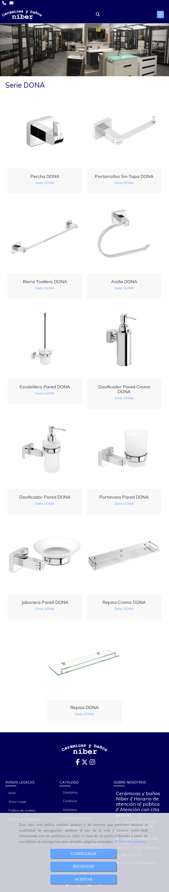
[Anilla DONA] (124, 236)
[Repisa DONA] (84, 662)
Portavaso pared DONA (124, 497)
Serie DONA (45, 183)
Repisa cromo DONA (124, 602)
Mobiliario (70, 810)
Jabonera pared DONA (44, 602)
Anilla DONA (124, 281)
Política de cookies (130, 841)
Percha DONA (44, 176)
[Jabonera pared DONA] (44, 557)
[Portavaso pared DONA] (124, 452)
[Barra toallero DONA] (44, 236)
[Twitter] (84, 763)
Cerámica (70, 801)
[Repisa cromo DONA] (124, 557)
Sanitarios (70, 792)
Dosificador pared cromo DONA (124, 389)
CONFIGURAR (83, 853)
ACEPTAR (83, 879)
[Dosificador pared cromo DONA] (124, 342)
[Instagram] (92, 763)
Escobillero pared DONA (45, 386)
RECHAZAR (83, 866)
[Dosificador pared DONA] (44, 452)
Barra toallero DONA (45, 281)
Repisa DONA (84, 707)
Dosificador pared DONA (45, 497)
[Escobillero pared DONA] (44, 342)
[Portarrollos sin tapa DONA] (124, 131)
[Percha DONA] (44, 131)
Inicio (12, 793)
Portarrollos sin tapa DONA (124, 176)
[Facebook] (78, 763)
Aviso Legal (17, 802)
